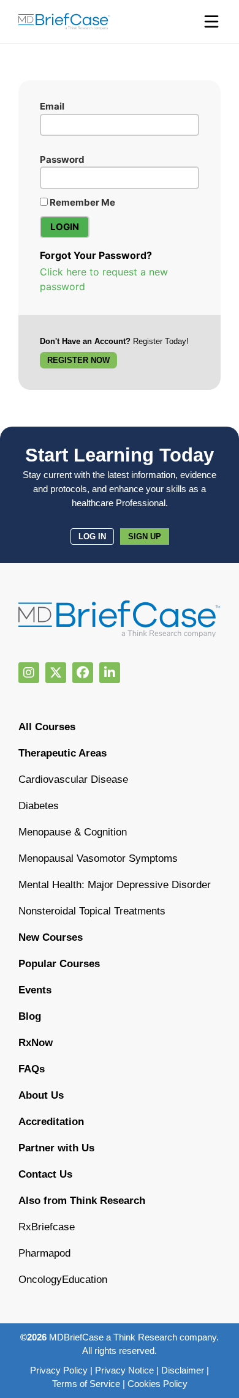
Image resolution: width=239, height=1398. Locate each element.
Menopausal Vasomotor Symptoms (98, 858)
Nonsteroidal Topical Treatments (91, 911)
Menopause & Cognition (72, 832)
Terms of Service (86, 1383)
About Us (41, 1095)
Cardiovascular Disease (73, 779)
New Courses (50, 937)
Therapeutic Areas (62, 753)
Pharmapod (44, 1253)
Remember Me (81, 202)
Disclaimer (182, 1370)
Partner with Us (56, 1148)
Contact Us (45, 1174)
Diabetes (38, 806)
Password (62, 159)
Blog (29, 1016)
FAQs (31, 1069)
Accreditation (51, 1121)
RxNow (35, 1042)
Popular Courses (59, 964)
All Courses (46, 727)
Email (52, 106)
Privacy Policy (59, 1370)
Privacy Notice (124, 1370)
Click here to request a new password (104, 279)
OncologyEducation (62, 1279)
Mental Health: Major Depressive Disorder (114, 885)
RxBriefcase (46, 1227)
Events (34, 990)
